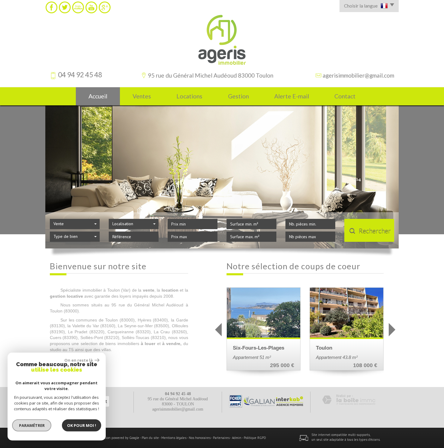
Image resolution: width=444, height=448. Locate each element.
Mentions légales (173, 438)
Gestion (238, 96)
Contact (345, 96)
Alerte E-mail (291, 96)
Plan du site (150, 438)
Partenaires (221, 438)
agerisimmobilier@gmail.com (358, 75)
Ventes (142, 96)
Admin (236, 438)
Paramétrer (32, 425)
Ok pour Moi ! (81, 425)
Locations (189, 96)
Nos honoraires (200, 438)
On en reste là (79, 360)
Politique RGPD (255, 438)
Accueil (97, 96)
